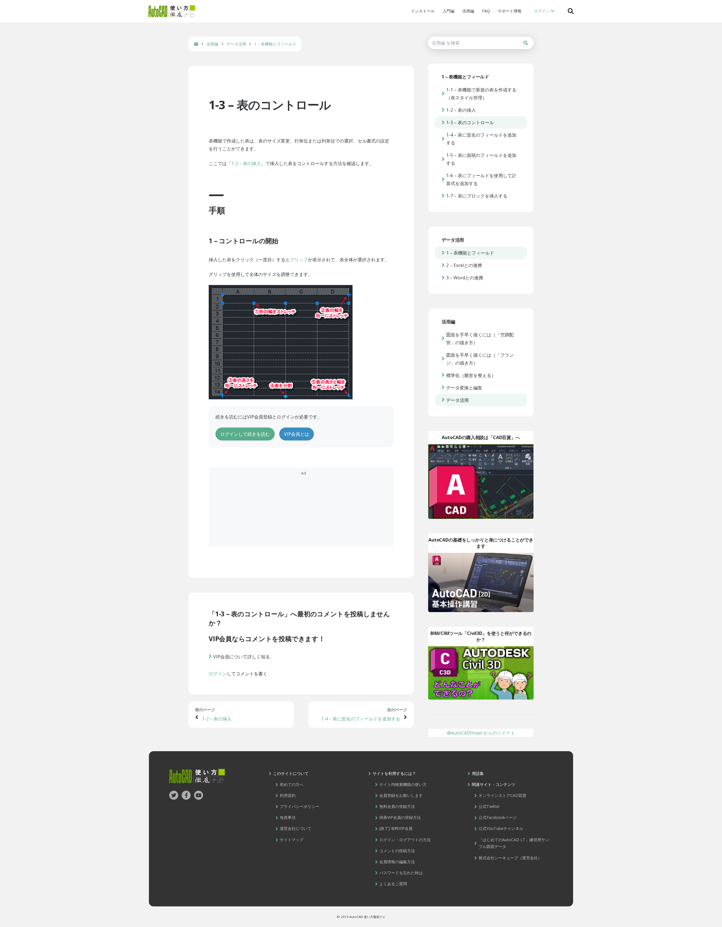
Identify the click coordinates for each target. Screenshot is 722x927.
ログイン (218, 673)
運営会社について (295, 828)
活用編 (468, 11)
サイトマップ (291, 839)
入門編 (448, 11)
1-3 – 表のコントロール (270, 105)
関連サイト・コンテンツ (493, 784)
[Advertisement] (301, 507)
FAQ (486, 11)
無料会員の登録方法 (397, 806)
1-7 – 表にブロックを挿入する (476, 196)
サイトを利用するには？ (394, 773)
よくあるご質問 (393, 883)
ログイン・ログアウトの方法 (405, 839)
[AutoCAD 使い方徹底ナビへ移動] (196, 44)
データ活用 (457, 400)
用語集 (478, 773)
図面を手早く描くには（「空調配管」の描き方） (480, 339)
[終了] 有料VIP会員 (396, 828)
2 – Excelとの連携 (464, 265)
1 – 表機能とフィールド (470, 253)
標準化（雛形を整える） (471, 375)
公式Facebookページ (498, 817)
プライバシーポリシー (299, 806)
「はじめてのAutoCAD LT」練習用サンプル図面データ (514, 843)
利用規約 (288, 795)
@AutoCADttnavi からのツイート (481, 733)
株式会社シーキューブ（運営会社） (510, 857)
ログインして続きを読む (245, 434)
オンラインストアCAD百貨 (502, 795)
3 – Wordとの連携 (464, 278)
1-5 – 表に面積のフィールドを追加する (481, 159)
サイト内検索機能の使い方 (403, 784)
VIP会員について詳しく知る (241, 657)
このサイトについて (291, 773)
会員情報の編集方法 (397, 861)
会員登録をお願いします (401, 795)
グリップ (299, 260)
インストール (423, 11)
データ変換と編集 (464, 388)
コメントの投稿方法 (397, 850)
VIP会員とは (296, 434)
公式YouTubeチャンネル (501, 828)
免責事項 (288, 817)
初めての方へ (291, 784)
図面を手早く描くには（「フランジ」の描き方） (480, 359)
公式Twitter (489, 806)
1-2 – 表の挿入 (246, 163)
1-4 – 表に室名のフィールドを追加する (360, 719)
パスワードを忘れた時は (401, 872)
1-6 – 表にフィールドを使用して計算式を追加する (481, 179)
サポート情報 (509, 11)
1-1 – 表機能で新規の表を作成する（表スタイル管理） (481, 94)
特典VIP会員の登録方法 (400, 817)
